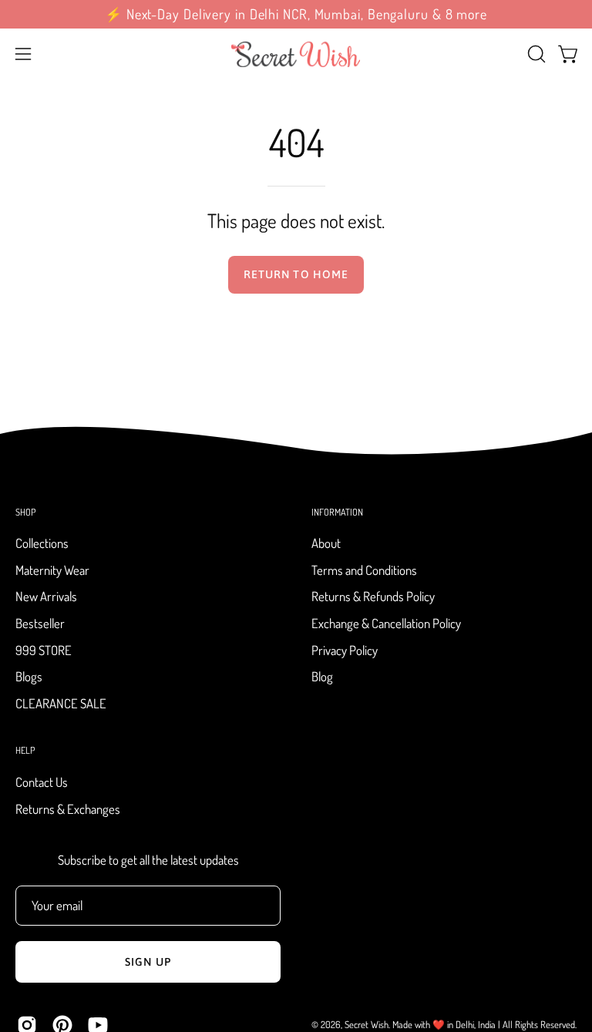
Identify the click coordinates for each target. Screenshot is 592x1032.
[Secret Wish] (296, 54)
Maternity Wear (52, 570)
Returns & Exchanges (67, 808)
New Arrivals (46, 597)
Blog (322, 677)
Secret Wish (366, 1024)
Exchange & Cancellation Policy (386, 623)
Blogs (28, 677)
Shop (25, 512)
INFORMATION (337, 512)
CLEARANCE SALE (60, 703)
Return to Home (296, 274)
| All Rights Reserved (536, 1024)
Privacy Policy (344, 650)
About (326, 543)
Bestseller (40, 623)
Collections (42, 543)
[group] (296, 14)
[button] (535, 54)
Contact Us (41, 782)
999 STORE (43, 650)
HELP (25, 750)
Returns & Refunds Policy (373, 597)
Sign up (148, 962)
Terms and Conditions (364, 570)
